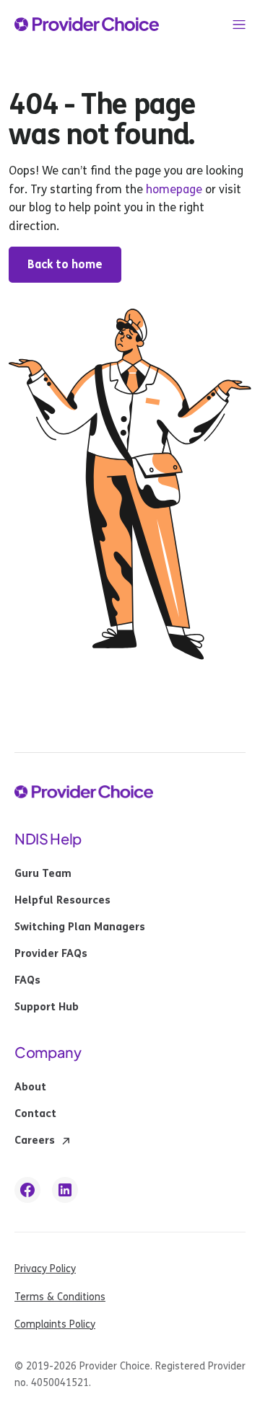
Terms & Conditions (59, 1297)
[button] (239, 24)
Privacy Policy (45, 1269)
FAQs (27, 981)
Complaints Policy (54, 1324)
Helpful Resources (62, 900)
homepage (172, 189)
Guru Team (43, 874)
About (30, 1087)
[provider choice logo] (86, 24)
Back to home (65, 264)
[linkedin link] (65, 1190)
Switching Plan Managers (79, 927)
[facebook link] (27, 1190)
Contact (35, 1114)
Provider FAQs (50, 954)
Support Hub (46, 1007)
